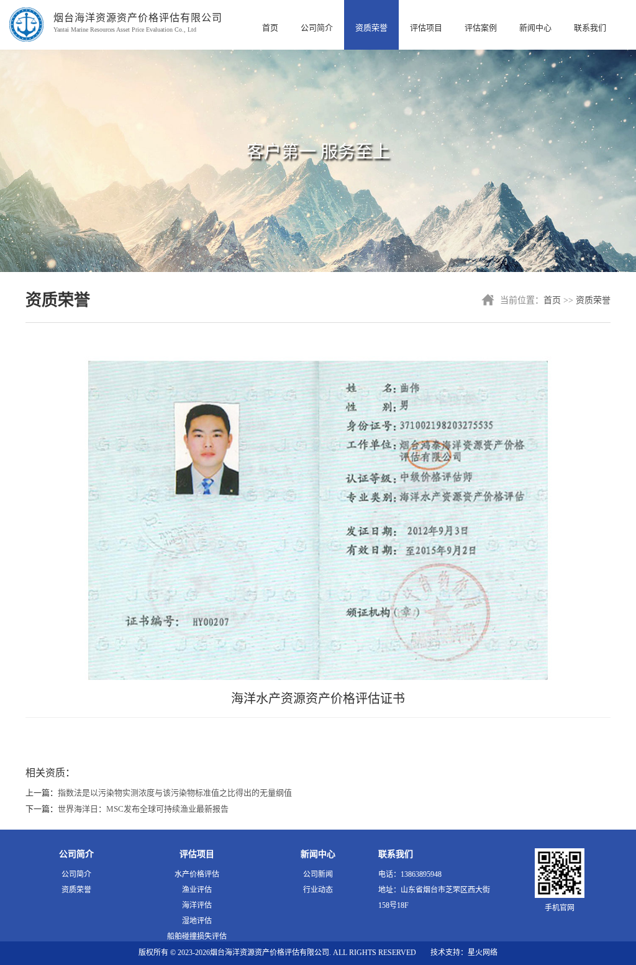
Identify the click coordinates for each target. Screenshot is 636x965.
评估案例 (481, 27)
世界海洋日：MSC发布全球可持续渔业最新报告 (143, 808)
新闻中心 (535, 27)
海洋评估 (197, 905)
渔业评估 (197, 890)
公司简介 (317, 27)
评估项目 (426, 27)
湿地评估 (197, 921)
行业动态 (318, 890)
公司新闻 (318, 874)
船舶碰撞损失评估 (197, 936)
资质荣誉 (371, 27)
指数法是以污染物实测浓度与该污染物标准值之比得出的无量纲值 (175, 792)
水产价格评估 (197, 874)
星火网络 (482, 952)
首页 (270, 27)
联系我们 (590, 27)
